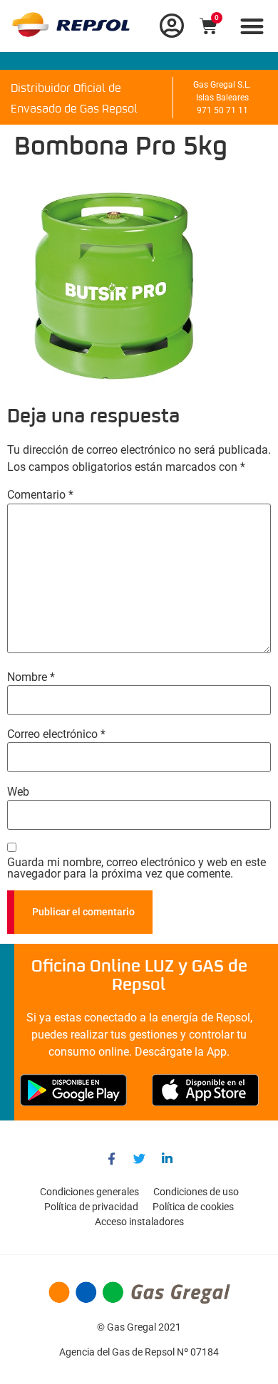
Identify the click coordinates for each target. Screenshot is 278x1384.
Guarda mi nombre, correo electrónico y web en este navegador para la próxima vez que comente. (136, 868)
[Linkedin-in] (167, 1158)
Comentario (40, 495)
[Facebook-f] (111, 1158)
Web (18, 792)
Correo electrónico (56, 734)
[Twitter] (139, 1158)
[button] (253, 26)
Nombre (31, 677)
